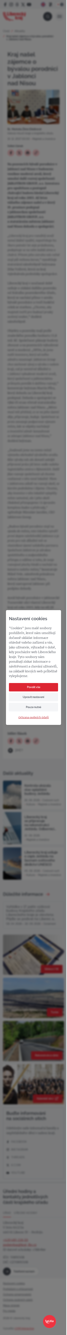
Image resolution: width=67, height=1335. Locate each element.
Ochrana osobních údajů (33, 717)
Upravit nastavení (33, 697)
